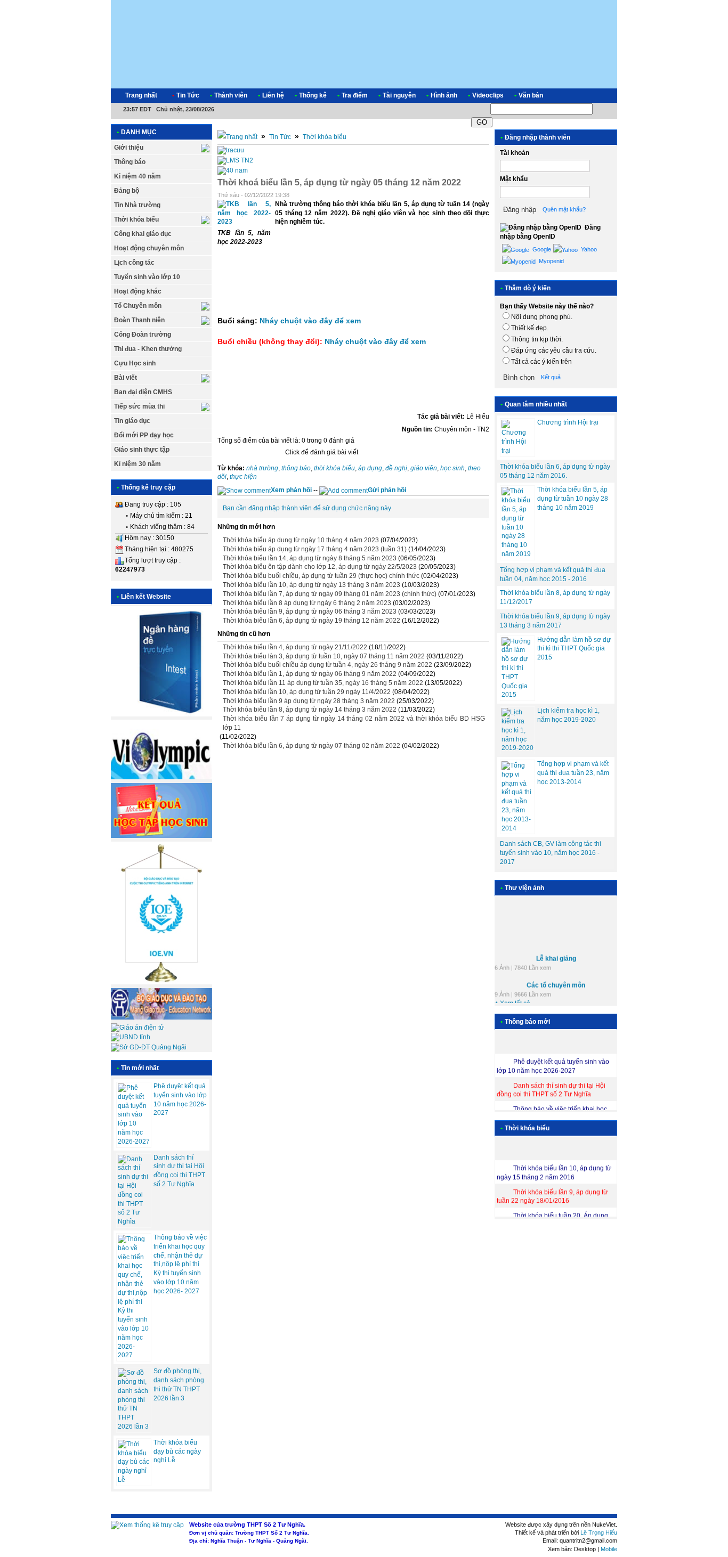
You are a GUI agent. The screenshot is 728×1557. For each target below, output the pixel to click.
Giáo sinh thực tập (141, 449)
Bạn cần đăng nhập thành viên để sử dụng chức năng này (307, 508)
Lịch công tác (134, 262)
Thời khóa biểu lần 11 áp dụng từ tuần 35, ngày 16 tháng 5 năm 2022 (323, 683)
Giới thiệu (128, 147)
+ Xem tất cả (512, 998)
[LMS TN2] (235, 160)
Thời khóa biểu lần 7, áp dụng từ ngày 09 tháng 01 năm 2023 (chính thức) (329, 594)
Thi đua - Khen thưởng (148, 349)
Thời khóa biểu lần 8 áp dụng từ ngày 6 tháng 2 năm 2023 (307, 603)
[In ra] (471, 195)
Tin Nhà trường (137, 205)
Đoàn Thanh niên (139, 320)
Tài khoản (514, 153)
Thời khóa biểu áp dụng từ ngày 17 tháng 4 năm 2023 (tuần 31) (315, 549)
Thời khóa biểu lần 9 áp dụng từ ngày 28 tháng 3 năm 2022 (309, 701)
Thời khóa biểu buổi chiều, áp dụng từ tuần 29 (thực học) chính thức (321, 576)
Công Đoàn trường (142, 334)
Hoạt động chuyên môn (149, 248)
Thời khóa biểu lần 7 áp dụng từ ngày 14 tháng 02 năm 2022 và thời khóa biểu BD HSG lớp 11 (354, 723)
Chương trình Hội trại (567, 422)
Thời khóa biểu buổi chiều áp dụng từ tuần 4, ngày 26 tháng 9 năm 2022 (327, 665)
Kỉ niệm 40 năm (137, 176)
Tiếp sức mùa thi (139, 406)
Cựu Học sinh (135, 363)
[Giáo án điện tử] (137, 1027)
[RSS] (599, 95)
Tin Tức (280, 137)
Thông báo (129, 162)
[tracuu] (230, 150)
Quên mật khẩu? (564, 209)
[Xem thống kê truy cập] (147, 1525)
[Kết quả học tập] (161, 835)
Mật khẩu (514, 179)
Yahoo (588, 249)
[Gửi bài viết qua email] (457, 195)
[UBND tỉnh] (130, 1037)
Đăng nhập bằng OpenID (550, 232)
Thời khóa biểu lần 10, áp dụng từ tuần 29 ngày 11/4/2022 (307, 692)
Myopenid (550, 261)
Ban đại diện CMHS (143, 392)
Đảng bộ (126, 190)
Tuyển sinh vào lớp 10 (147, 277)
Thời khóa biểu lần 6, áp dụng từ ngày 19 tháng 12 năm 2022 (311, 620)
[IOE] (161, 982)
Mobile (609, 1549)
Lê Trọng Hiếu (598, 1532)
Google (541, 249)
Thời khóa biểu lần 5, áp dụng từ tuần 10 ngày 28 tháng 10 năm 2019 (572, 498)
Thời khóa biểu (136, 219)
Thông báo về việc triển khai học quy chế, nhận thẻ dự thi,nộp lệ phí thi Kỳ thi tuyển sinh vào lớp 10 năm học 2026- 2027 (180, 1264)
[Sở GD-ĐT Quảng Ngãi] (149, 1047)
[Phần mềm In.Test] (161, 714)
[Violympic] (161, 777)
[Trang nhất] (237, 137)
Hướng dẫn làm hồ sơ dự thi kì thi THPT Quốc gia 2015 (574, 649)
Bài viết (125, 377)
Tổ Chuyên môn (137, 305)
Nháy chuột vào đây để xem (310, 320)
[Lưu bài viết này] (485, 195)
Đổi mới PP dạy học (144, 435)
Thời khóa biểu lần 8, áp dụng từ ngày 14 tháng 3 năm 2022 (310, 709)
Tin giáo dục (132, 421)
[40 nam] (232, 170)
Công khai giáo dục (143, 234)
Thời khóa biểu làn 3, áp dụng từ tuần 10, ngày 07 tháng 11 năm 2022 (324, 656)
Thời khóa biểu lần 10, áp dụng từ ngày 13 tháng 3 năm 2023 (311, 585)
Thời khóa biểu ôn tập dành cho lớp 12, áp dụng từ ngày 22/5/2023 (320, 566)
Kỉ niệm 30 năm (137, 464)
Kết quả (551, 377)
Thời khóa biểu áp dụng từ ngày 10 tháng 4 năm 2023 (301, 540)
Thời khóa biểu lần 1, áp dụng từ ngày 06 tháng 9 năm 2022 (310, 674)
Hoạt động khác (137, 291)
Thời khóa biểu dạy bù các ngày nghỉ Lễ (177, 1451)
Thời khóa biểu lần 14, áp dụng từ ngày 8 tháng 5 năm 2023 (310, 558)
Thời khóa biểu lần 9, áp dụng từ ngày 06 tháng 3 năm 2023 (310, 611)
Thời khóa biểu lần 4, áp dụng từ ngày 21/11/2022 (295, 647)
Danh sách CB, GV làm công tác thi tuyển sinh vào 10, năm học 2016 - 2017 (550, 853)
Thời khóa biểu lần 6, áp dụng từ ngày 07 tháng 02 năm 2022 (311, 745)
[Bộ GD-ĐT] (161, 1017)
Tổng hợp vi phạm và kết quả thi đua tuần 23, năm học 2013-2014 (573, 773)
